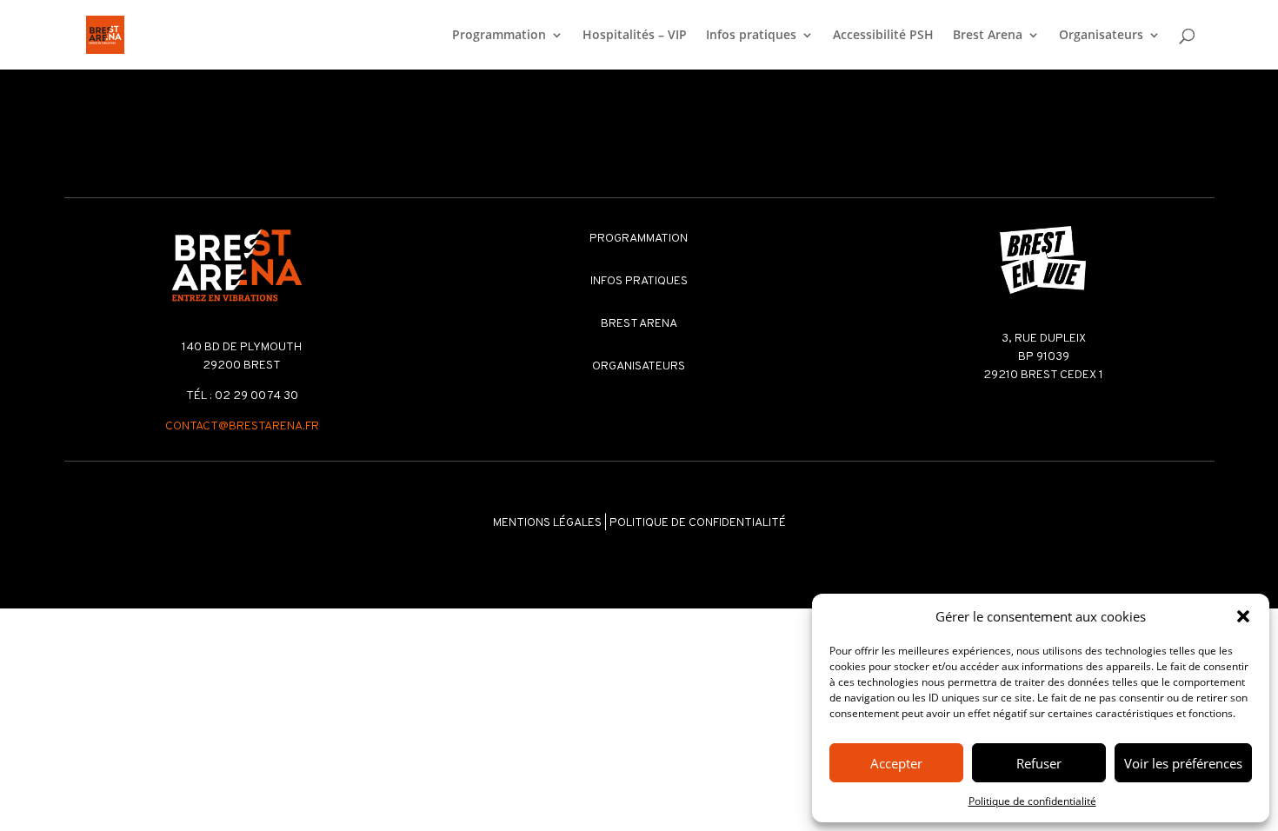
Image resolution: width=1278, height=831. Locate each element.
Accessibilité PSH (883, 36)
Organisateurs (1101, 36)
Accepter (896, 763)
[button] (1243, 616)
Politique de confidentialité (1032, 801)
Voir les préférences (1183, 763)
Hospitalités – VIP (634, 36)
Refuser (1039, 763)
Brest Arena (987, 36)
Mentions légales (547, 522)
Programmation (499, 36)
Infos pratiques (751, 36)
